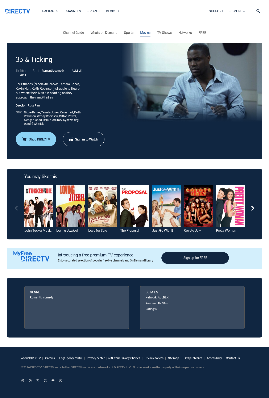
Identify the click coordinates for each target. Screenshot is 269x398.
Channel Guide (73, 32)
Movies (145, 32)
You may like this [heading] (40, 176)
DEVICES (112, 11)
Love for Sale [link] (97, 230)
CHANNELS (73, 11)
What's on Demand (104, 32)
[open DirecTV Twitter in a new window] (38, 380)
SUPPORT (216, 11)
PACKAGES (50, 11)
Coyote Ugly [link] (192, 230)
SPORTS (93, 11)
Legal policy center (70, 358)
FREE (202, 32)
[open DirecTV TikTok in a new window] (60, 380)
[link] (38, 206)
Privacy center (95, 358)
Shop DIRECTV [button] (39, 139)
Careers (50, 358)
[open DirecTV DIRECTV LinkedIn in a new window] (22, 380)
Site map (173, 358)
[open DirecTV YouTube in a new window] (53, 380)
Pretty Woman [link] (226, 230)
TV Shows (164, 32)
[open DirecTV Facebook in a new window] (30, 380)
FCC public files (192, 358)
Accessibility (214, 358)
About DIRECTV (31, 358)
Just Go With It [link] (162, 230)
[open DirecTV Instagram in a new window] (45, 380)
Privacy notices (154, 358)
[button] (258, 11)
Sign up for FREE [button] (195, 257)
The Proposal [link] (129, 230)
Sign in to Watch (86, 139)
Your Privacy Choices (127, 358)
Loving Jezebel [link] (67, 230)
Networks (185, 32)
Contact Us (233, 358)
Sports (128, 32)
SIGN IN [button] (235, 11)
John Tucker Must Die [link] (39, 230)
